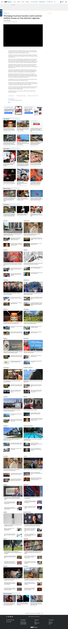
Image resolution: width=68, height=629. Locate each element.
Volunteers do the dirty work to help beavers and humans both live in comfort (16, 269)
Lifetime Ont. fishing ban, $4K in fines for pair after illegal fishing (33, 381)
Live (54, 1)
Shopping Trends (42, 1)
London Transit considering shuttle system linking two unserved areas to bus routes (16, 420)
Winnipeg (5, 13)
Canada (18, 1)
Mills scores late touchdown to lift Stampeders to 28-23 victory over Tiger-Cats (15, 274)
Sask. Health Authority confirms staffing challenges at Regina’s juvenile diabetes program (12, 352)
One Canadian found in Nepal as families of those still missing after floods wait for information (9, 143)
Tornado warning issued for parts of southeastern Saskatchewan (16, 361)
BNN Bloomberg (37, 622)
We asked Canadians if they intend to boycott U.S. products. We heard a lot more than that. (9, 129)
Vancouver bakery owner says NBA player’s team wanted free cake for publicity (36, 604)
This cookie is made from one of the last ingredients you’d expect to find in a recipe (23, 129)
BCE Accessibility (8, 621)
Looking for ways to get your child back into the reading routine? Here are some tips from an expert (9, 199)
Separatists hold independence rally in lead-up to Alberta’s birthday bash (33, 294)
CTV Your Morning (34, 1)
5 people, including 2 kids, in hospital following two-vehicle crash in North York (12, 234)
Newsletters (38, 613)
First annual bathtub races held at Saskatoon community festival (11, 381)
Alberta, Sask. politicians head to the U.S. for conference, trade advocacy (15, 391)
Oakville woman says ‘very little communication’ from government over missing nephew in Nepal (23, 164)
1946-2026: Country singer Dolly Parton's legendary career (22, 214)
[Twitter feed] (6, 616)
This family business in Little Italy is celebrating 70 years (16, 303)
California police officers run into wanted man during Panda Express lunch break (36, 143)
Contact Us (32, 613)
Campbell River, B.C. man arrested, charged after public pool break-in (33, 440)
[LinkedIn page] (12, 616)
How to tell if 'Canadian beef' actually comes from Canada (35, 164)
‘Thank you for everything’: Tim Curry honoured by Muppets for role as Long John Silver (9, 604)
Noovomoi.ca (51, 622)
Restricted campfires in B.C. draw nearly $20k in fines (36, 244)
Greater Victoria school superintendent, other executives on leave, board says (36, 444)
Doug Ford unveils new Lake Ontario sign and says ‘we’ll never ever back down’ (23, 143)
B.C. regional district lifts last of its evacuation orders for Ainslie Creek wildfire (36, 239)
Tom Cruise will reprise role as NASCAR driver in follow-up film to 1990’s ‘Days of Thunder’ (32, 525)
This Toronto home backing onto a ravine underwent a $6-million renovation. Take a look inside (9, 215)
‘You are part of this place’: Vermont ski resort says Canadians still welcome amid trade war (33, 264)
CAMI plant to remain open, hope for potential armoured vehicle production (11, 410)
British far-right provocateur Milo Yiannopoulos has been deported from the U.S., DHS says (36, 479)
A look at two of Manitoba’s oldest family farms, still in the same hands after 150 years (33, 323)
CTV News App (27, 613)
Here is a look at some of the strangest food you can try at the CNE (36, 215)
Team (42, 613)
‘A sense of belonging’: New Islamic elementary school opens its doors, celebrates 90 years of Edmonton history (36, 304)
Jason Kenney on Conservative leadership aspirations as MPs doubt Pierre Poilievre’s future (12, 498)
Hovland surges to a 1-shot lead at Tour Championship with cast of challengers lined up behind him (13, 552)
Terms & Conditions (23, 622)
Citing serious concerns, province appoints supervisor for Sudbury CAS (36, 385)
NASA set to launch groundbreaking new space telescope (22, 183)
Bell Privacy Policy (23, 621)
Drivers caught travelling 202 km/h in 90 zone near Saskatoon (9, 183)
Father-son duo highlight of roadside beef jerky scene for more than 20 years (37, 298)
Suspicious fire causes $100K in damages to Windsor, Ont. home (11, 440)
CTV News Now (49, 1)
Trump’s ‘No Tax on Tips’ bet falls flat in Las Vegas (33, 469)
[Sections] (2, 2)
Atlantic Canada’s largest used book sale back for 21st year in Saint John (16, 332)
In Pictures (27, 1)
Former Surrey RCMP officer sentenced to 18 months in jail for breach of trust (32, 234)
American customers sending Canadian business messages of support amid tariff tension (36, 199)
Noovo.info (50, 621)
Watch (23, 1)
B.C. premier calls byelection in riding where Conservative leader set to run (36, 449)
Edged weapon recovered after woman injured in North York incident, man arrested (15, 239)
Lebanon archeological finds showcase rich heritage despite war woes (36, 473)
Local (14, 1)
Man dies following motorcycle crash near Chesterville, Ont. (37, 273)
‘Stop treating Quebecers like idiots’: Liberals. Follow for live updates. (11, 294)
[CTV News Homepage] (7, 1)
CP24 (35, 621)
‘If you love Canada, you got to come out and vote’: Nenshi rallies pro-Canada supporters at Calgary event (12, 264)
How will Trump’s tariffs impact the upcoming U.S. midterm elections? (9, 164)
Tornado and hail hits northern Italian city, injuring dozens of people (12, 579)
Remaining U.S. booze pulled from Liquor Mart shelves (36, 332)
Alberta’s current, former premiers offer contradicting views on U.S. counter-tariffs (36, 391)
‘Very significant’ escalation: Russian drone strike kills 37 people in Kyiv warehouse (35, 183)
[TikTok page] (8, 616)
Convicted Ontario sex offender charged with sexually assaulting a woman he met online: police (16, 480)
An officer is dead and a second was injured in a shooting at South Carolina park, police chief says (36, 130)
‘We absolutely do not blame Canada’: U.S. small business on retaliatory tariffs (23, 199)
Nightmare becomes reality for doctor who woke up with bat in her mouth (22, 604)
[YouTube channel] (10, 616)
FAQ (35, 613)
